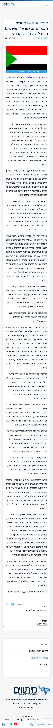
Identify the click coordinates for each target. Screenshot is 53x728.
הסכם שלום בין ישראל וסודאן (24, 77)
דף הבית (19, 719)
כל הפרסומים (42, 623)
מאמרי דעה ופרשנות (39, 657)
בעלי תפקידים (33, 719)
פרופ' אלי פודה (42, 38)
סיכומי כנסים (43, 664)
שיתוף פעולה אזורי (39, 610)
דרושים (8, 719)
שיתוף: (20, 604)
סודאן (28, 610)
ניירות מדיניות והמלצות (38, 651)
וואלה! (28, 591)
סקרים (45, 671)
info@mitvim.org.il (26, 707)
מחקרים (44, 644)
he (48, 724)
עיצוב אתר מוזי (26, 716)
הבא (45, 626)
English (49, 598)
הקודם (44, 621)
